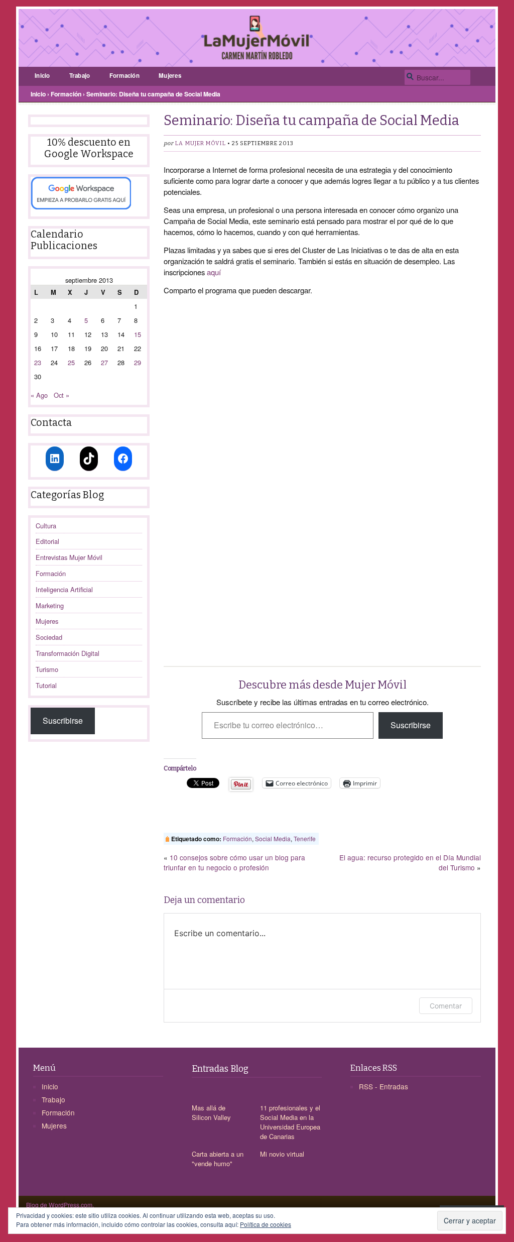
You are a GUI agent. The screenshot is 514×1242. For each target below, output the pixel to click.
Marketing (50, 605)
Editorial (47, 541)
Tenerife (305, 838)
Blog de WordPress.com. (60, 1204)
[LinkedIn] (55, 458)
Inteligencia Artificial (64, 589)
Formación (124, 75)
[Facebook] (123, 458)
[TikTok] (89, 458)
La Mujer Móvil (200, 143)
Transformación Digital (67, 653)
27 (104, 362)
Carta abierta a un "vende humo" (217, 1158)
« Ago (39, 395)
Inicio (42, 75)
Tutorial (46, 685)
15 (137, 334)
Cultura (46, 525)
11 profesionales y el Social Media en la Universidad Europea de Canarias (290, 1122)
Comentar (446, 1005)
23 (37, 362)
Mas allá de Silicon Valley (211, 1112)
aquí (214, 272)
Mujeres (170, 75)
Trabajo (79, 75)
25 (71, 362)
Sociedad (49, 637)
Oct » (61, 395)
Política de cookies (265, 1224)
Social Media (273, 838)
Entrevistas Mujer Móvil (69, 557)
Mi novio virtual (282, 1154)
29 (137, 362)
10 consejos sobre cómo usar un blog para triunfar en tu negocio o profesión (234, 862)
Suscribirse (63, 720)
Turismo (47, 669)
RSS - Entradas (383, 1086)
